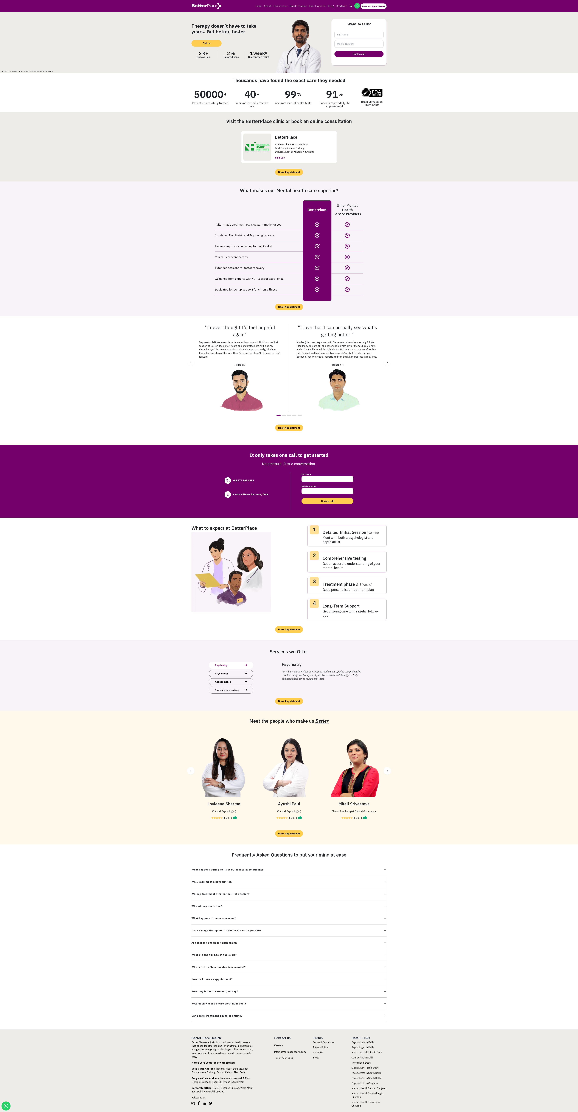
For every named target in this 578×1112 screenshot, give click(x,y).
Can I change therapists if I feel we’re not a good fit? (226, 930)
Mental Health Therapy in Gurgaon (365, 1104)
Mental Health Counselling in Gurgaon (367, 1095)
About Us (318, 1052)
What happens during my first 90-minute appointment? (227, 869)
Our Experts (317, 6)
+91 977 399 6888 (243, 480)
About (268, 6)
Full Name (306, 474)
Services (280, 6)
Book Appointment (289, 172)
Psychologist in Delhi (362, 1047)
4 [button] (294, 415)
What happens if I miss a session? (213, 918)
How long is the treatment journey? (214, 991)
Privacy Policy (320, 1047)
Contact (341, 6)
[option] (239, 368)
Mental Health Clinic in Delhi (366, 1052)
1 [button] (279, 415)
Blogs (316, 1057)
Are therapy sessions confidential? (214, 942)
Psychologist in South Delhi (366, 1078)
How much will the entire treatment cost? (218, 1003)
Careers (278, 1045)
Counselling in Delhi (362, 1057)
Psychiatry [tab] (221, 665)
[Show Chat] (6, 1105)
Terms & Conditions (323, 1042)
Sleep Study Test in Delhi (365, 1067)
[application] (287, 6)
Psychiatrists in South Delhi (366, 1072)
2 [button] (284, 415)
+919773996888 (284, 1057)
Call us (207, 43)
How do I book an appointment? (212, 979)
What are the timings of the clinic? (214, 954)
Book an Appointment (373, 6)
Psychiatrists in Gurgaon (364, 1083)
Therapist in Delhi (361, 1062)
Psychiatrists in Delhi (362, 1042)
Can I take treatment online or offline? (216, 1015)
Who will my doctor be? (206, 906)
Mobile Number (308, 486)
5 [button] (300, 415)
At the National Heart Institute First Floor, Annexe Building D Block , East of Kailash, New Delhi (294, 148)
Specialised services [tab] (227, 690)
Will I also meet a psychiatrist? (212, 881)
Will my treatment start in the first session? (220, 893)
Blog (331, 6)
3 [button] (289, 415)
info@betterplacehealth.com (290, 1051)
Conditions (297, 6)
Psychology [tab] (221, 673)
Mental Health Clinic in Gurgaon (368, 1088)
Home (259, 6)
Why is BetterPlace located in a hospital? (218, 967)
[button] (190, 362)
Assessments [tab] (223, 681)
